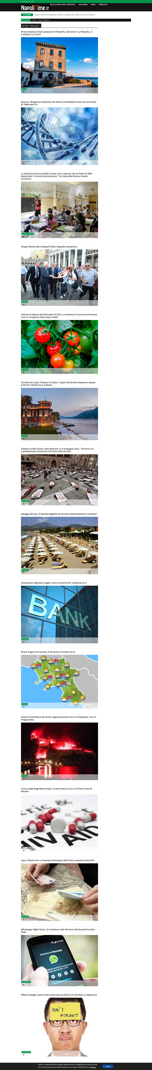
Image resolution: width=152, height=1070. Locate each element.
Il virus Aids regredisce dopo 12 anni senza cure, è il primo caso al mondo (56, 790)
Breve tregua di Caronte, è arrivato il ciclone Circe (48, 651)
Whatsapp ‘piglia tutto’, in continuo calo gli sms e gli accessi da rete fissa (58, 930)
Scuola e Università (27, 234)
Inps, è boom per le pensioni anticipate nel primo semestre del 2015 (57, 860)
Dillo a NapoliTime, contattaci (62, 4)
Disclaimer (83, 4)
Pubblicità (103, 4)
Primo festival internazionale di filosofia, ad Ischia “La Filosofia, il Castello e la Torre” (56, 33)
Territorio (25, 369)
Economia (25, 570)
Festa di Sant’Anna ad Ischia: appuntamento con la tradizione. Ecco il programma (58, 718)
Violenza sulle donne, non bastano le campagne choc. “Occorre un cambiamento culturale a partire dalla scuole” (57, 450)
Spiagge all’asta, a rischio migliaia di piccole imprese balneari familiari (59, 513)
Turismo (24, 436)
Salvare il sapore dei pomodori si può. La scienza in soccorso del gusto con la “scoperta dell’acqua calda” (59, 315)
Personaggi (25, 501)
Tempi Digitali (26, 982)
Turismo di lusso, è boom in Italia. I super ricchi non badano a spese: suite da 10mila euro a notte (58, 383)
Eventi (24, 89)
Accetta (107, 1066)
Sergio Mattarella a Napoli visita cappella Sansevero (49, 246)
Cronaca (24, 302)
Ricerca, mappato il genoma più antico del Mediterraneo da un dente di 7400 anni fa (58, 103)
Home (93, 4)
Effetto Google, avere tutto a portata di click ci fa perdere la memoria (59, 994)
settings (93, 1067)
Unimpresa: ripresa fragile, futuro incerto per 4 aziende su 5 (54, 582)
